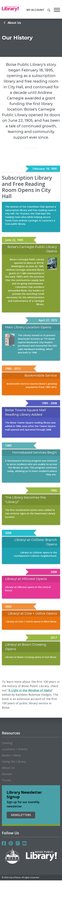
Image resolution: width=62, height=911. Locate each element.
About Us (14, 23)
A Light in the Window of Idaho (30, 690)
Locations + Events (15, 749)
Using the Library (14, 761)
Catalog (7, 743)
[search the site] (49, 10)
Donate (7, 774)
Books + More (11, 755)
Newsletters (21, 815)
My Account (35, 10)
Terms (6, 780)
